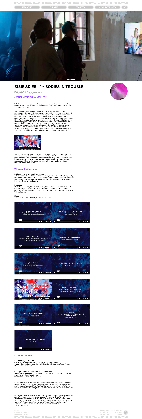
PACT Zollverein (35, 377)
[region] (71, 46)
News (16, 411)
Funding (54, 7)
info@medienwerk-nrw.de (111, 411)
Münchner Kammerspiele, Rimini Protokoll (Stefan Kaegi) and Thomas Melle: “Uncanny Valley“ (42, 365)
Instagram (104, 414)
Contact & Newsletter (24, 412)
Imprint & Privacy (22, 414)
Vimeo (119, 414)
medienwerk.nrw (107, 7)
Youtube (118, 412)
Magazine (27, 7)
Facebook (104, 412)
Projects (80, 7)
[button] (68, 79)
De (124, 7)
